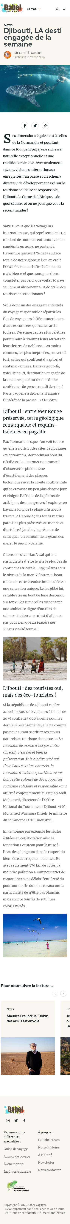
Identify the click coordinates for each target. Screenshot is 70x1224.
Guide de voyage (16, 1149)
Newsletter (46, 1162)
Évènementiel (14, 1164)
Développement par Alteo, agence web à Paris (34, 1209)
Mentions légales (54, 1213)
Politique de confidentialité (23, 1213)
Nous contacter (49, 1170)
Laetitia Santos (30, 53)
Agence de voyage (17, 1156)
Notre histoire (48, 1147)
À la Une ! (45, 1155)
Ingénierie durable (17, 1171)
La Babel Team (49, 1140)
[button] (55, 994)
